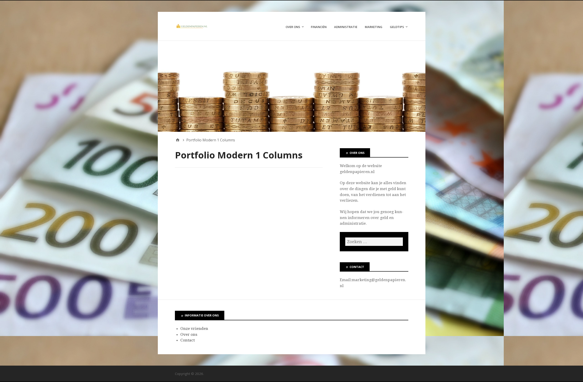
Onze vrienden (194, 328)
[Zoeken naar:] (374, 241)
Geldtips (397, 27)
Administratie (345, 27)
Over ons (293, 27)
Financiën (319, 27)
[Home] (177, 140)
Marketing (373, 27)
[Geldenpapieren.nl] (291, 86)
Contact (187, 340)
